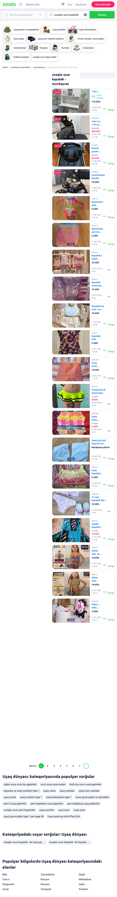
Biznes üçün (33, 4)
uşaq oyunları (46, 810)
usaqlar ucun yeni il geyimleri (19, 810)
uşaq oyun (64, 810)
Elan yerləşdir (103, 4)
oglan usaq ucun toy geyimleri (20, 784)
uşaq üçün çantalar (89, 790)
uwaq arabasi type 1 (31, 797)
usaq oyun (79, 810)
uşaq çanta (10, 797)
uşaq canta (49, 790)
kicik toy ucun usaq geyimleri (85, 784)
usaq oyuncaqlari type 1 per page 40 (24, 816)
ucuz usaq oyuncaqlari (53, 784)
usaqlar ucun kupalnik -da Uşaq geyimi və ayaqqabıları (25, 842)
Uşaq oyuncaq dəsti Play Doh (64, 816)
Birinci (32, 766)
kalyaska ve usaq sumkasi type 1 (21, 790)
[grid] (83, 424)
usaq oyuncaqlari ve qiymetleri (92, 797)
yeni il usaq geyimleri (15, 803)
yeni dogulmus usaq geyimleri (46, 803)
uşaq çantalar (67, 790)
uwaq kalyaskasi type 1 (58, 797)
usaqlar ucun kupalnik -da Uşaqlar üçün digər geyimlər (70, 842)
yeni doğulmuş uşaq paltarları (83, 803)
